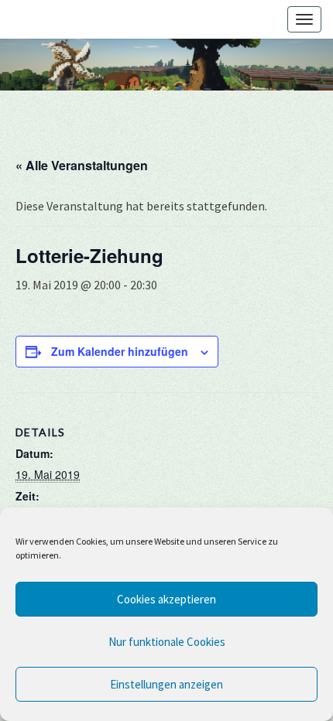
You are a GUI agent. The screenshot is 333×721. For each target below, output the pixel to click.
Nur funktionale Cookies (166, 641)
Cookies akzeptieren (166, 599)
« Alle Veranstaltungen (81, 165)
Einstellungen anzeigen (166, 684)
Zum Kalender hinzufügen (119, 351)
